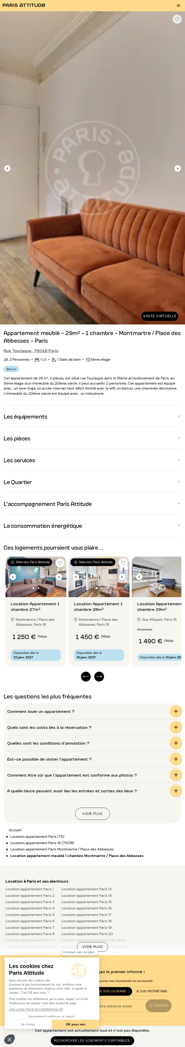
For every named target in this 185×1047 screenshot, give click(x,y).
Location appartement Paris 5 (30, 914)
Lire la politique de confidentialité (36, 1009)
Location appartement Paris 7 (29, 927)
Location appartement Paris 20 (87, 933)
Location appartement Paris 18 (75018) (42, 843)
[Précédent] (7, 168)
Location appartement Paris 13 (86, 889)
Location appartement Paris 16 (86, 908)
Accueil (15, 830)
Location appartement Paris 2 (29, 895)
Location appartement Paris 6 (30, 921)
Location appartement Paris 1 (29, 889)
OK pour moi (75, 1024)
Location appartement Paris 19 (86, 927)
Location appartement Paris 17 (86, 914)
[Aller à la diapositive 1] (33, 588)
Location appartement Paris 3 (29, 902)
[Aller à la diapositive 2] (38, 588)
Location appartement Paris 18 (86, 921)
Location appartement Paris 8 (30, 933)
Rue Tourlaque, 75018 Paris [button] (31, 350)
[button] (9, 1039)
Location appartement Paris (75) (37, 836)
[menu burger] (178, 5)
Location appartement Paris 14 (86, 895)
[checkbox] (177, 19)
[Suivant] (177, 168)
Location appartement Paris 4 (30, 908)
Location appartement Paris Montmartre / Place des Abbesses (62, 849)
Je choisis (28, 1024)
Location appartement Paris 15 (86, 902)
